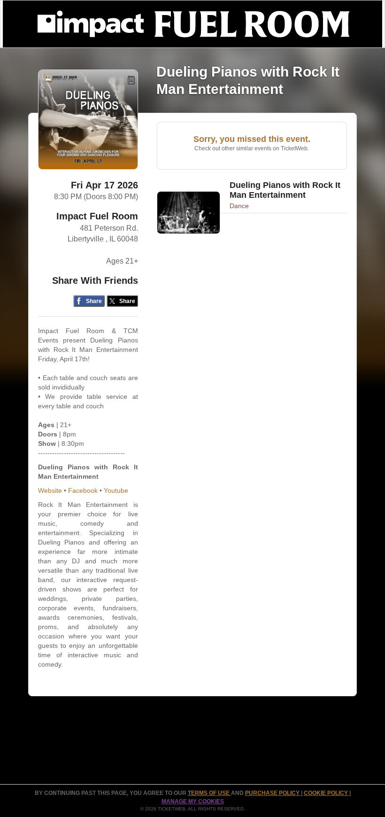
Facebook (83, 490)
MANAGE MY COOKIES (193, 801)
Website (50, 490)
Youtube (116, 490)
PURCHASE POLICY (273, 793)
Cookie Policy (326, 793)
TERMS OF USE (209, 793)
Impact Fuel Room (97, 216)
